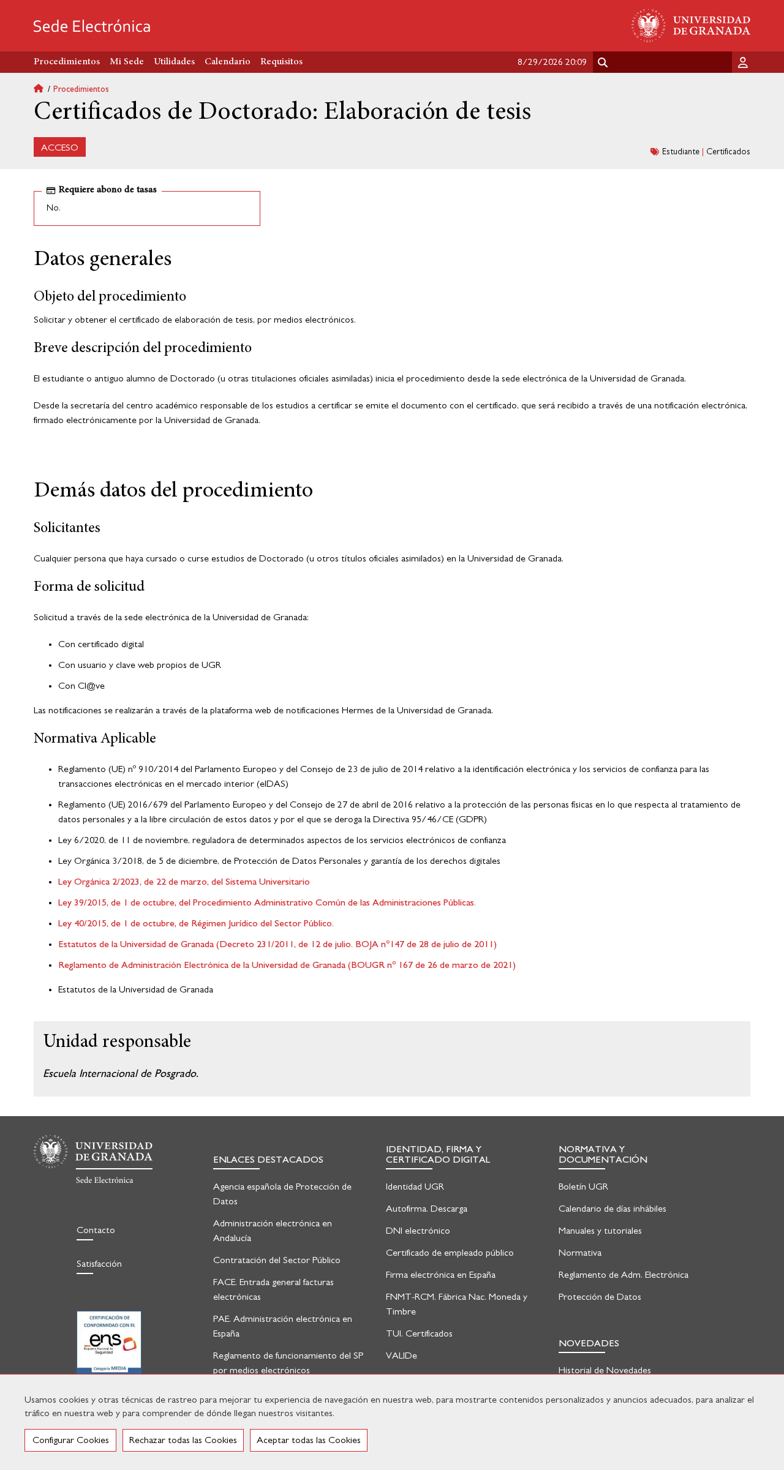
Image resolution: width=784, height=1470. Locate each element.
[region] (392, 1422)
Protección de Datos (600, 1297)
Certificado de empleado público (450, 1253)
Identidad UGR (415, 1186)
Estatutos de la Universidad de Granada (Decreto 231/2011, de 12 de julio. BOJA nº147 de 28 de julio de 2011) (277, 944)
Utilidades (174, 62)
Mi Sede (127, 62)
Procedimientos (81, 89)
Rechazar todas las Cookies (183, 1440)
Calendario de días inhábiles (612, 1208)
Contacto (96, 1230)
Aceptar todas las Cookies (309, 1440)
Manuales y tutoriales (600, 1231)
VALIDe (401, 1355)
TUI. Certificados (419, 1333)
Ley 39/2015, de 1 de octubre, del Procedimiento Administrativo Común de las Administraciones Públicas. (267, 902)
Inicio (43, 89)
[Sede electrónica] (92, 25)
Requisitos (281, 62)
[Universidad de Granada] (690, 25)
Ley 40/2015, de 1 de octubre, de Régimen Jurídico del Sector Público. (196, 923)
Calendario (228, 62)
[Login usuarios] (744, 62)
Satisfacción (99, 1264)
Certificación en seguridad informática (109, 1350)
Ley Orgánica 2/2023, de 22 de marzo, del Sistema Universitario (184, 882)
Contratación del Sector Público (277, 1260)
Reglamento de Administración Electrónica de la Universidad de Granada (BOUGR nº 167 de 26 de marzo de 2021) (287, 965)
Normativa (580, 1253)
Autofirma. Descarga (426, 1208)
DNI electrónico (418, 1231)
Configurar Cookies (70, 1440)
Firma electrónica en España (441, 1275)
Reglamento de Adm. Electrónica (623, 1275)
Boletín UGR (583, 1186)
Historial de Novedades (605, 1370)
